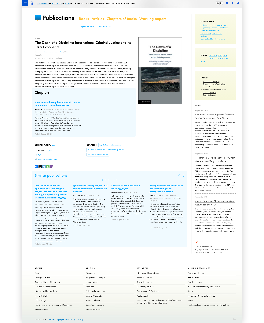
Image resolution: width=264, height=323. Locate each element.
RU (218, 3)
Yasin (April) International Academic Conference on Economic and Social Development (159, 301)
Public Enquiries (41, 309)
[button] (102, 180)
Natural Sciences (209, 92)
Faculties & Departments (45, 286)
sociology (204, 36)
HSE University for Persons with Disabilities (53, 305)
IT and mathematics (208, 30)
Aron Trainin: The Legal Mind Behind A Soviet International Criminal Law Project (57, 104)
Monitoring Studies (145, 286)
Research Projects (144, 282)
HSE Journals (193, 277)
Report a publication (87, 27)
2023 (202, 58)
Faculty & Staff (41, 296)
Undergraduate (92, 282)
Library (190, 291)
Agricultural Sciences (211, 81)
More (202, 61)
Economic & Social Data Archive (201, 296)
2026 (215, 55)
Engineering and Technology (214, 84)
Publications (58, 17)
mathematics (217, 33)
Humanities (207, 86)
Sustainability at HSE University (48, 282)
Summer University (94, 296)
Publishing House (195, 282)
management (205, 33)
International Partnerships (46, 291)
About (38, 268)
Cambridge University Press (54, 52)
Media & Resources (199, 268)
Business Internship (94, 309)
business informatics (208, 25)
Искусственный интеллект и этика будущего (125, 187)
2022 (207, 58)
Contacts (50, 319)
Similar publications (51, 175)
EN (221, 3)
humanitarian (223, 27)
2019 (221, 58)
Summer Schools (93, 300)
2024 (225, 55)
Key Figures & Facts (43, 277)
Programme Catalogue (95, 277)
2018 (226, 58)
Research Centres (144, 277)
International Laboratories (148, 273)
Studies (90, 268)
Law (53, 145)
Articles (98, 18)
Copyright (60, 319)
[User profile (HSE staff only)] (232, 3)
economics (221, 25)
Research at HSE (105, 27)
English (49, 151)
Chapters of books (122, 18)
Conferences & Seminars (147, 291)
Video (190, 300)
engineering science (208, 27)
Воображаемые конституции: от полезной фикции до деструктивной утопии (166, 188)
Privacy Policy (70, 319)
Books (84, 18)
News (198, 105)
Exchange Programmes (95, 291)
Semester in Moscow (95, 305)
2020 (217, 58)
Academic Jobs (143, 296)
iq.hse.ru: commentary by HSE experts (204, 286)
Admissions (90, 273)
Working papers (152, 18)
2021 (212, 58)
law (218, 30)
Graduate (90, 286)
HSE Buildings (40, 300)
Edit (234, 319)
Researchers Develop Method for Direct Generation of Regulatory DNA (215, 159)
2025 (220, 55)
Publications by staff (196, 273)
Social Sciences (209, 95)
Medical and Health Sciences (214, 89)
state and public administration (212, 39)
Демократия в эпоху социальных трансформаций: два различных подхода (90, 188)
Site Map (80, 319)
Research (142, 268)
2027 (211, 55)
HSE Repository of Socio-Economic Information (208, 305)
